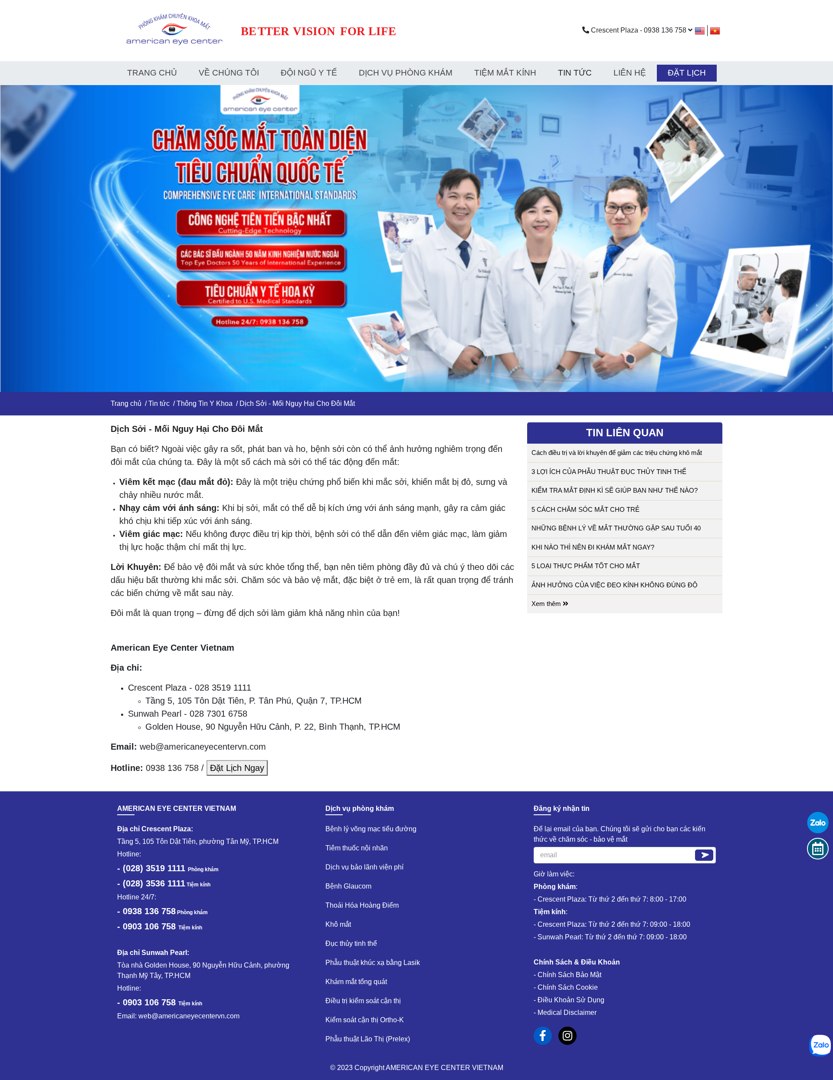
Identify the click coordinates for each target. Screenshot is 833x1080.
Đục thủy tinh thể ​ (352, 943)
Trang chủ (152, 72)
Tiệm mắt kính (505, 72)
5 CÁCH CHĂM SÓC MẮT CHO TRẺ (585, 509)
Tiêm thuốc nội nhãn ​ (357, 848)
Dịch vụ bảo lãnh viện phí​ (364, 867)
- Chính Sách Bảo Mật (567, 974)
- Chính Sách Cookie (566, 987)
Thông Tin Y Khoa (205, 403)
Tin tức (159, 403)
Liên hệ (629, 72)
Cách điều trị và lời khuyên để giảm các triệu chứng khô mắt (616, 452)
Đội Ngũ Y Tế (309, 72)
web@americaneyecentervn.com (188, 1016)
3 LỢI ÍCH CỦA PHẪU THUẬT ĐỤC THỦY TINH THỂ (608, 471)
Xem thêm (547, 603)
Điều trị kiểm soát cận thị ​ (364, 1000)
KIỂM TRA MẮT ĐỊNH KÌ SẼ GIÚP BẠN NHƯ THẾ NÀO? (614, 490)
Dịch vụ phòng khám (406, 72)
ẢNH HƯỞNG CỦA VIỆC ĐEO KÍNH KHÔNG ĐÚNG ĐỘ (614, 585)
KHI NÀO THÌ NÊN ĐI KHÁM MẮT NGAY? (592, 547)
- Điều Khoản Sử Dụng (569, 1000)
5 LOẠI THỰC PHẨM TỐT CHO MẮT (585, 566)
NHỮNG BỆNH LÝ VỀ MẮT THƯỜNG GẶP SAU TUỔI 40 (616, 528)
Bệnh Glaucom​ (348, 886)
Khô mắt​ (338, 924)
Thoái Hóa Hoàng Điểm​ (362, 905)
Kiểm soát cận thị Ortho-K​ (364, 1020)
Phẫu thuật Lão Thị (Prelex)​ (367, 1039)
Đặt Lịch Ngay (237, 768)
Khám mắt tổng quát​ (356, 981)
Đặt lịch (687, 72)
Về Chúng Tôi (229, 72)
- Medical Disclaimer (565, 1012)
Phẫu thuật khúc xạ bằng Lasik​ (372, 962)
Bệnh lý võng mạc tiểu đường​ (370, 829)
